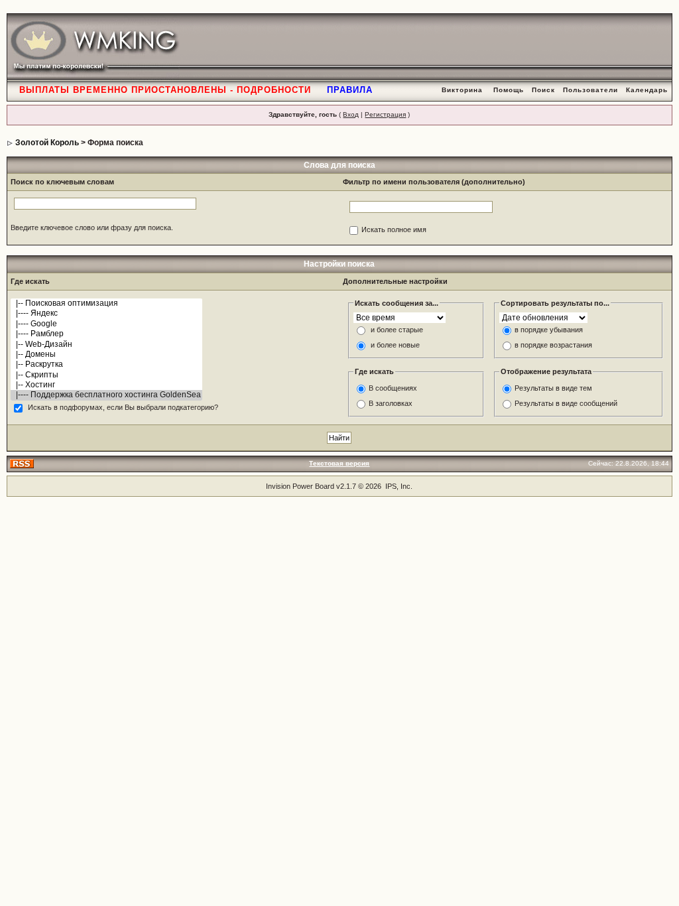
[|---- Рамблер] (106, 334)
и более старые (397, 330)
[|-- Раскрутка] (106, 364)
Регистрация (385, 114)
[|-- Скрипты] (106, 375)
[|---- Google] (106, 324)
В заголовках (390, 403)
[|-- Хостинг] (106, 385)
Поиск (543, 90)
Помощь (508, 90)
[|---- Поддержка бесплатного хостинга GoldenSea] (106, 395)
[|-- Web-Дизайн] (106, 345)
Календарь (647, 90)
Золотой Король (47, 142)
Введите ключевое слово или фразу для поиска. (92, 227)
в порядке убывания (549, 330)
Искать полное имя (393, 230)
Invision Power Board (300, 486)
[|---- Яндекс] (106, 313)
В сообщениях (393, 388)
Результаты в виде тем (553, 388)
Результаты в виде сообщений (566, 403)
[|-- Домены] (106, 354)
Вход (351, 114)
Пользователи (590, 90)
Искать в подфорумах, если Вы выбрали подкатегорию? (123, 408)
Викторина (462, 90)
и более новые (395, 346)
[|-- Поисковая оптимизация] (106, 303)
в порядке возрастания (553, 346)
